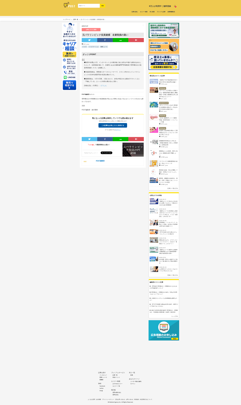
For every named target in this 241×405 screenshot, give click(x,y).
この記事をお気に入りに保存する (112, 125)
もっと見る (174, 316)
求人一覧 (132, 372)
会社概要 (98, 399)
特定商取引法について (146, 399)
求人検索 (152, 11)
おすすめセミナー (117, 383)
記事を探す (102, 372)
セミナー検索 (143, 11)
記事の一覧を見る (172, 188)
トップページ (66, 19)
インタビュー (103, 375)
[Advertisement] (164, 353)
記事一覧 (75, 19)
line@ (101, 390)
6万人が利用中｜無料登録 (160, 6)
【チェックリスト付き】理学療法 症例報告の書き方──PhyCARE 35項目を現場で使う (168, 107)
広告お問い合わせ (120, 399)
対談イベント (116, 377)
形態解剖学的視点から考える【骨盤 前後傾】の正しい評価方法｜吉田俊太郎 (168, 143)
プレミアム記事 (161, 11)
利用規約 (136, 399)
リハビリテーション (94, 46)
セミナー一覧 (116, 386)
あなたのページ (134, 379)
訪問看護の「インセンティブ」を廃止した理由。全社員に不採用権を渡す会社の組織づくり (168, 224)
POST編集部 (100, 161)
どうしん (104, 85)
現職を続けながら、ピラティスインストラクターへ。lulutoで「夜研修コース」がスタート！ (168, 241)
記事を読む (135, 11)
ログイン (118, 130)
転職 (131, 375)
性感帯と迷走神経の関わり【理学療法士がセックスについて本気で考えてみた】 (168, 132)
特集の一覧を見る (172, 275)
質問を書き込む (117, 392)
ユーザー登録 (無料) (135, 381)
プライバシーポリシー (108, 399)
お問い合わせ (129, 399)
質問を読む (116, 394)
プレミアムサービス (118, 372)
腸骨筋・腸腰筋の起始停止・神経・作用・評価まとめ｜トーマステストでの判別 (168, 180)
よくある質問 (91, 399)
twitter (102, 388)
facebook (102, 386)
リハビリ (84, 46)
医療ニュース (104, 46)
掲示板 (113, 390)
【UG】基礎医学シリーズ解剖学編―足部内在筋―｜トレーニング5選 (168, 120)
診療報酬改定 (171, 11)
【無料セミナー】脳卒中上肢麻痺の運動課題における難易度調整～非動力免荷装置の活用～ (168, 251)
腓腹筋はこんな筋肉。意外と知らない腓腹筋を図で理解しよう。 (168, 153)
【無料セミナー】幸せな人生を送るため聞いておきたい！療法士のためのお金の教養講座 (168, 203)
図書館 (101, 379)
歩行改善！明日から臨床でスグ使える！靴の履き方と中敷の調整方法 (168, 261)
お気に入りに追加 (91, 29)
